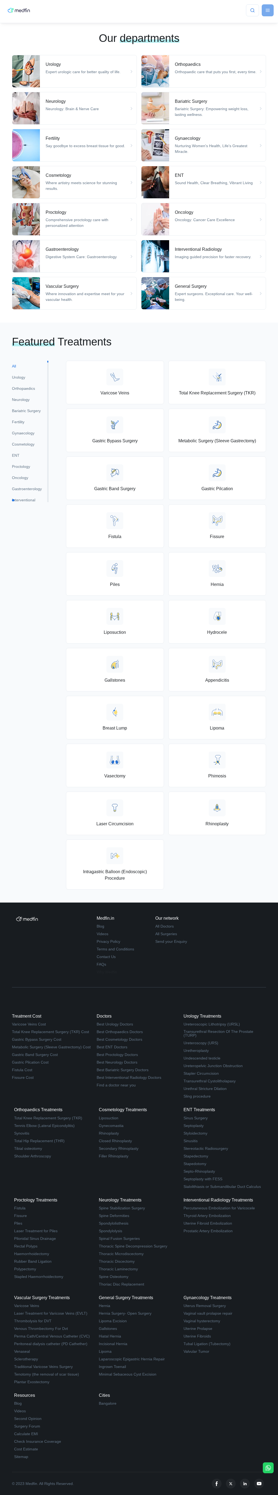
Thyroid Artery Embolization (207, 1216)
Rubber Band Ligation (33, 1261)
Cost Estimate (26, 1449)
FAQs (101, 964)
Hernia (104, 1306)
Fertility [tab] (18, 422)
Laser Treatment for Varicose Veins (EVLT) (50, 1313)
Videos (102, 934)
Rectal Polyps (25, 1246)
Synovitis (21, 1133)
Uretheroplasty (196, 1050)
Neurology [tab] (21, 399)
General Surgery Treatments (126, 1297)
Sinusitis (191, 1141)
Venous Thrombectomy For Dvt (41, 1328)
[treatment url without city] (74, 71)
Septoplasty (194, 1126)
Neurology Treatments (120, 1200)
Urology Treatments (202, 1016)
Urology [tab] (18, 377)
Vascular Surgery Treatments (42, 1297)
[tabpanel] (166, 625)
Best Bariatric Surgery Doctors (123, 1070)
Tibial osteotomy (28, 1148)
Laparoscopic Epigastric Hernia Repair (132, 1359)
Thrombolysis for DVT (33, 1321)
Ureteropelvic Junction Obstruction (213, 1066)
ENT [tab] (16, 455)
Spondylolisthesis (113, 1223)
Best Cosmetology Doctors (119, 1039)
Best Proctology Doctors (117, 1055)
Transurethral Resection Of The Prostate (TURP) (218, 1033)
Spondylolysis (110, 1231)
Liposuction (108, 1118)
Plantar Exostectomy (31, 1382)
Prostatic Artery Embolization (208, 1231)
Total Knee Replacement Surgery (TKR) (48, 1118)
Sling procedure (197, 1096)
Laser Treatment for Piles (36, 1231)
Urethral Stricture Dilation (205, 1089)
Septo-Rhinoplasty (199, 1171)
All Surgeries (166, 934)
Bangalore (107, 1403)
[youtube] (259, 1483)
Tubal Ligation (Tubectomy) (207, 1344)
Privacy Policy (108, 941)
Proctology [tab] (21, 466)
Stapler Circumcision (201, 1073)
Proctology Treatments (35, 1200)
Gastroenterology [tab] (27, 489)
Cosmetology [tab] (23, 444)
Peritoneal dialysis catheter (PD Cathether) (50, 1344)
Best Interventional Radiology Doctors (129, 1077)
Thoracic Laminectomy (118, 1269)
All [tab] (14, 366)
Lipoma (105, 1351)
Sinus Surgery (196, 1118)
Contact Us (106, 957)
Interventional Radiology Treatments (218, 1200)
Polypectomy (25, 1269)
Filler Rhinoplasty (113, 1156)
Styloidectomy (195, 1133)
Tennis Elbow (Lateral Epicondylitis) (44, 1126)
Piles (18, 1223)
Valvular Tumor (196, 1351)
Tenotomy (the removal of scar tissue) (46, 1374)
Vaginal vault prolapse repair (208, 1313)
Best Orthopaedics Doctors (120, 1032)
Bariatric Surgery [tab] (26, 411)
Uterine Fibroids (197, 1336)
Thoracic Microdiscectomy (121, 1254)
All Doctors (164, 926)
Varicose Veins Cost (29, 1024)
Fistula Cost (22, 1070)
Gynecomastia (111, 1126)
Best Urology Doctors (115, 1024)
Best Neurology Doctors (117, 1062)
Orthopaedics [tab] (23, 388)
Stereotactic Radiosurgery (206, 1148)
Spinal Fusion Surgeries (119, 1238)
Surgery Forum (27, 1426)
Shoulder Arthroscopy (32, 1156)
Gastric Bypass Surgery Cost (36, 1039)
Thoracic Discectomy (117, 1261)
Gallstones (108, 1328)
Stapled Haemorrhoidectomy (38, 1276)
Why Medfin (107, 972)
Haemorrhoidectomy (31, 1254)
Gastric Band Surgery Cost (35, 1055)
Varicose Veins (26, 1306)
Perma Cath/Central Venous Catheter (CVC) (52, 1336)
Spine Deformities (114, 1216)
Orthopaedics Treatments (38, 1109)
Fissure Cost (23, 1077)
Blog (100, 926)
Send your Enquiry (171, 941)
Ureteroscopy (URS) (201, 1043)
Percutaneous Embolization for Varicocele (219, 1208)
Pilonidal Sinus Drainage (35, 1238)
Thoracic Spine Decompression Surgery (133, 1246)
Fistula (20, 1208)
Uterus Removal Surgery (205, 1306)
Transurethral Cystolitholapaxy (210, 1081)
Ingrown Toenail (112, 1367)
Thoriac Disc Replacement (121, 1284)
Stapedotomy (195, 1164)
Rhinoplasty (109, 1133)
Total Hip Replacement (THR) (39, 1141)
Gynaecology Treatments (208, 1297)
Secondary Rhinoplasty (118, 1148)
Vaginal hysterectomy (202, 1321)
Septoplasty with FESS (203, 1179)
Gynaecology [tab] (23, 433)
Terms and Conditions (115, 949)
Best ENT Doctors (112, 1047)
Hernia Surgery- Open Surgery (125, 1313)
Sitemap (21, 1457)
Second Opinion (28, 1418)
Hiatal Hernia (110, 1336)
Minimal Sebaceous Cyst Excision (127, 1374)
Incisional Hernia (113, 1344)
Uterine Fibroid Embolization (208, 1223)
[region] (30, 431)
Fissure (20, 1216)
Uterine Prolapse (198, 1328)
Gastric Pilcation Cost (30, 1062)
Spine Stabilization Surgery (122, 1208)
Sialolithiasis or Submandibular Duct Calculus (222, 1186)
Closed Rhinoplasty (115, 1141)
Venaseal (22, 1351)
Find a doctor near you (116, 1085)
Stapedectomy (196, 1156)
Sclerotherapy (26, 1359)
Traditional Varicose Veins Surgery (43, 1367)
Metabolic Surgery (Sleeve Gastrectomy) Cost (51, 1047)
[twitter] (231, 1483)
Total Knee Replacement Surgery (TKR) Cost (50, 1032)
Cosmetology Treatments (123, 1109)
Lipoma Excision (113, 1321)
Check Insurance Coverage (37, 1441)
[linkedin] (245, 1483)
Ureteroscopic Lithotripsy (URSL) (212, 1024)
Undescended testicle (202, 1058)
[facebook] (217, 1483)
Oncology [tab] (20, 477)
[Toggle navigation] (268, 10)
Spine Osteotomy (113, 1276)
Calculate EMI (26, 1434)
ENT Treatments (199, 1109)
